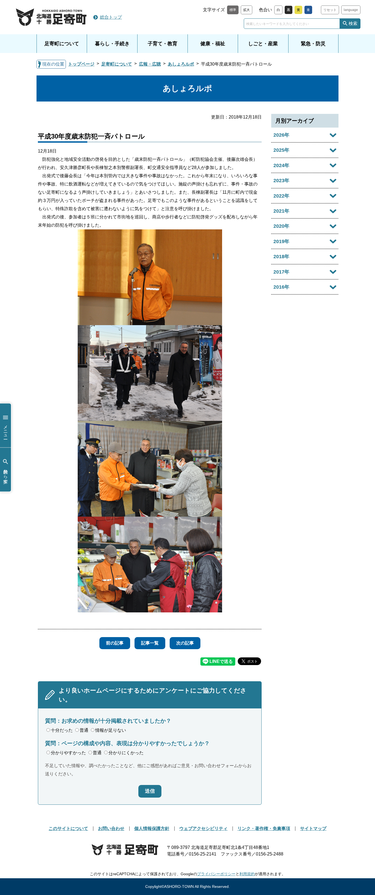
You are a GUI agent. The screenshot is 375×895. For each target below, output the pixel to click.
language (351, 10)
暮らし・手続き (112, 43)
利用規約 (247, 874)
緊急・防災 (313, 43)
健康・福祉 (212, 43)
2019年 (281, 241)
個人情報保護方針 (151, 828)
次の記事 (185, 643)
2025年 (281, 150)
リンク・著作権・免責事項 (263, 828)
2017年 (281, 272)
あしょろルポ (181, 64)
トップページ (81, 64)
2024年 (281, 165)
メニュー (5, 429)
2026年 (281, 135)
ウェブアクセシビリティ (203, 828)
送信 (150, 791)
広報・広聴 (150, 64)
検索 (353, 23)
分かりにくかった (126, 752)
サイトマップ (313, 828)
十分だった (62, 730)
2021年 (281, 211)
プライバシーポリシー (216, 874)
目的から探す (5, 473)
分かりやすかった (68, 752)
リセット (330, 10)
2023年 (281, 180)
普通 (84, 730)
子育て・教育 (162, 43)
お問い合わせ (111, 828)
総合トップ (111, 17)
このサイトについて (68, 828)
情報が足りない (110, 730)
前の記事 (115, 643)
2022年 (281, 196)
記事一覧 (150, 643)
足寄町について (61, 43)
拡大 (246, 10)
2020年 (281, 226)
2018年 (281, 256)
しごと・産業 (263, 43)
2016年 (281, 287)
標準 (233, 10)
